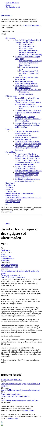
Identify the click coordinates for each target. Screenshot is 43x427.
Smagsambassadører (28, 88)
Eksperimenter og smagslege (27, 148)
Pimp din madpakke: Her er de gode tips (15, 396)
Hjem (8, 224)
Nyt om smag (10, 38)
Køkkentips (27, 138)
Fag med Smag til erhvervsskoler (27, 162)
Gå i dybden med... (28, 103)
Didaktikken (10, 183)
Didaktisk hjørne (27, 180)
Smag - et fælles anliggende (11, 394)
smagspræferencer (7, 258)
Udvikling (9, 189)
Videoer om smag (28, 119)
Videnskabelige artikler (27, 125)
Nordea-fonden (12, 419)
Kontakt (8, 5)
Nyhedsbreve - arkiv (28, 73)
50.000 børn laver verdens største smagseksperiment (20, 400)
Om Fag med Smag (27, 175)
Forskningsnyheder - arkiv (30, 63)
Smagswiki (27, 99)
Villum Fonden (28, 410)
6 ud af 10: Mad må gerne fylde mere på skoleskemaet (20, 390)
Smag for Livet (11, 191)
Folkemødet (5, 261)
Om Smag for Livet (13, 7)
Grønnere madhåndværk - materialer (30, 52)
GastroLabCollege (12, 3)
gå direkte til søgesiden (31, 25)
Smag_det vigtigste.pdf (9, 265)
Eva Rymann (5, 250)
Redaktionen (10, 185)
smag (3, 254)
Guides (28, 143)
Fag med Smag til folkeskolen (27, 156)
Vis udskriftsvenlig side (9, 267)
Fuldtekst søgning (7, 31)
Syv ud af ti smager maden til (11, 275)
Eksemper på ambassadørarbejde (26, 93)
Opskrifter (27, 133)
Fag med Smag (11, 152)
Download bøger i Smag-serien (28, 113)
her (11, 212)
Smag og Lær (6, 256)
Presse (26, 82)
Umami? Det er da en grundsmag (13, 277)
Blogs (26, 78)
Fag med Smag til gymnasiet (28, 168)
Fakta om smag (11, 96)
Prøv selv (9, 129)
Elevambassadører (27, 46)
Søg (7, 9)
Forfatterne (9, 187)
